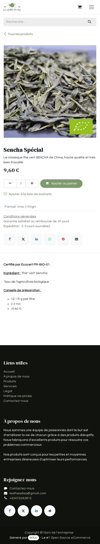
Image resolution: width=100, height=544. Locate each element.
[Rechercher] (90, 22)
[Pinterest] (63, 239)
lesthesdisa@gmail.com (28, 493)
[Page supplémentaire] (49, 510)
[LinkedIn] (36, 239)
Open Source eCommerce (70, 537)
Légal (7, 391)
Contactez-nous (15, 401)
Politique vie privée (17, 396)
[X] (23, 239)
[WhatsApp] (49, 239)
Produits (9, 381)
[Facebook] (9, 239)
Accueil (9, 371)
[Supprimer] (10, 183)
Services (10, 386)
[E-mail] (76, 239)
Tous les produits (20, 34)
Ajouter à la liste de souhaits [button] (30, 194)
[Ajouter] (31, 183)
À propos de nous (16, 376)
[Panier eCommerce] (79, 7)
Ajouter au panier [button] (63, 183)
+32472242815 (21, 498)
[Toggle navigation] (92, 7)
